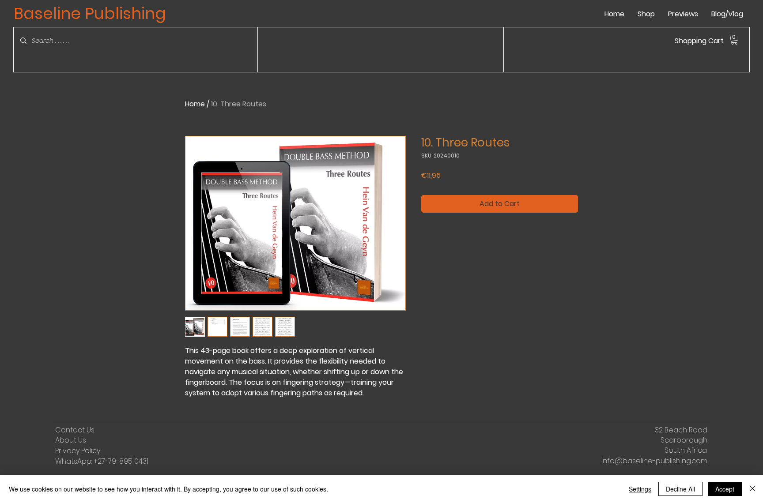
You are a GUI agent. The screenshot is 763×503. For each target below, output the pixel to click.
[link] (734, 40)
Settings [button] (640, 488)
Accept (724, 488)
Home (195, 104)
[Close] (752, 489)
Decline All (680, 488)
